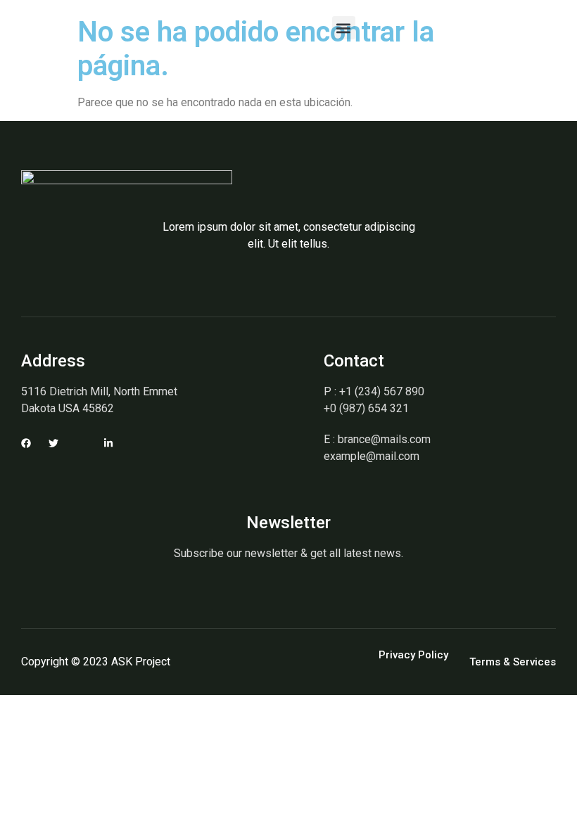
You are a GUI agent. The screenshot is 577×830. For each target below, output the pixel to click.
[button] (343, 27)
